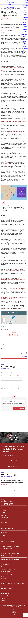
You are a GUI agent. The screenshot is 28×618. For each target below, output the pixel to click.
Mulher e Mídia (5, 385)
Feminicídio (11, 379)
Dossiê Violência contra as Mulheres (11, 546)
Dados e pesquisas (8, 455)
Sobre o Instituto (5, 510)
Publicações (10, 6)
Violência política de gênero (8, 574)
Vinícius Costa (8, 163)
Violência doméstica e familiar (10, 372)
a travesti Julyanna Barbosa (15, 131)
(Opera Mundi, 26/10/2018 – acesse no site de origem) (12, 31)
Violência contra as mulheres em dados (10, 553)
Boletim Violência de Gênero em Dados (10, 555)
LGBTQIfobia (4, 578)
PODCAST (4, 532)
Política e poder (17, 385)
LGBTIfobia (19, 376)
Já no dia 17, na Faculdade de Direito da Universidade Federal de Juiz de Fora (13, 298)
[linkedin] (4, 18)
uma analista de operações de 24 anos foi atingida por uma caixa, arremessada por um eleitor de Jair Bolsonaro (13, 123)
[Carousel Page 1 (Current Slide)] (11, 460)
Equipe (2, 520)
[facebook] (4, 14)
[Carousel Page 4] (16, 460)
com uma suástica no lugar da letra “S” (17, 288)
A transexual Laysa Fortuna (7, 95)
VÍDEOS (3, 535)
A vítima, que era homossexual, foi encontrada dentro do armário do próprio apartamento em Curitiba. (12, 69)
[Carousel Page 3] (14, 460)
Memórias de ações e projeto (10, 9)
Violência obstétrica (6, 571)
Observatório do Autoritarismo (18, 325)
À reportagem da (7, 152)
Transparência (4, 517)
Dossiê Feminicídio (7, 548)
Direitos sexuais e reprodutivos (10, 388)
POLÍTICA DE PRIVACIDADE (8, 528)
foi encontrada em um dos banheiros (15, 270)
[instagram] (4, 13)
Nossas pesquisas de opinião (10, 2)
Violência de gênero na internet (10, 382)
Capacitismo (4, 581)
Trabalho (25, 48)
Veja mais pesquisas (13, 466)
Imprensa (3, 515)
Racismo (25, 14)
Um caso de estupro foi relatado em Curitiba (12, 219)
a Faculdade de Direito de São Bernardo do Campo (13, 279)
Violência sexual (6, 376)
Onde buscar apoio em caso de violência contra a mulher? (25, 28)
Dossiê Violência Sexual (8, 551)
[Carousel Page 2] (12, 460)
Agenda (25, 50)
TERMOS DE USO (5, 526)
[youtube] (4, 16)
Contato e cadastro (6, 512)
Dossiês (3, 544)
